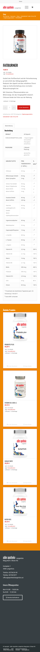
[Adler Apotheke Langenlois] (16, 7)
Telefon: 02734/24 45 (10, 572)
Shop (4, 14)
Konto (20, 1)
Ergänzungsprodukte (27, 114)
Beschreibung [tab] (9, 126)
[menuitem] (20, 1)
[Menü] (25, 7)
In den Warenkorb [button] (12, 366)
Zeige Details (27, 366)
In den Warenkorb (24, 107)
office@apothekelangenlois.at (13, 578)
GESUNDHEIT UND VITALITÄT (10, 116)
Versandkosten (10, 74)
